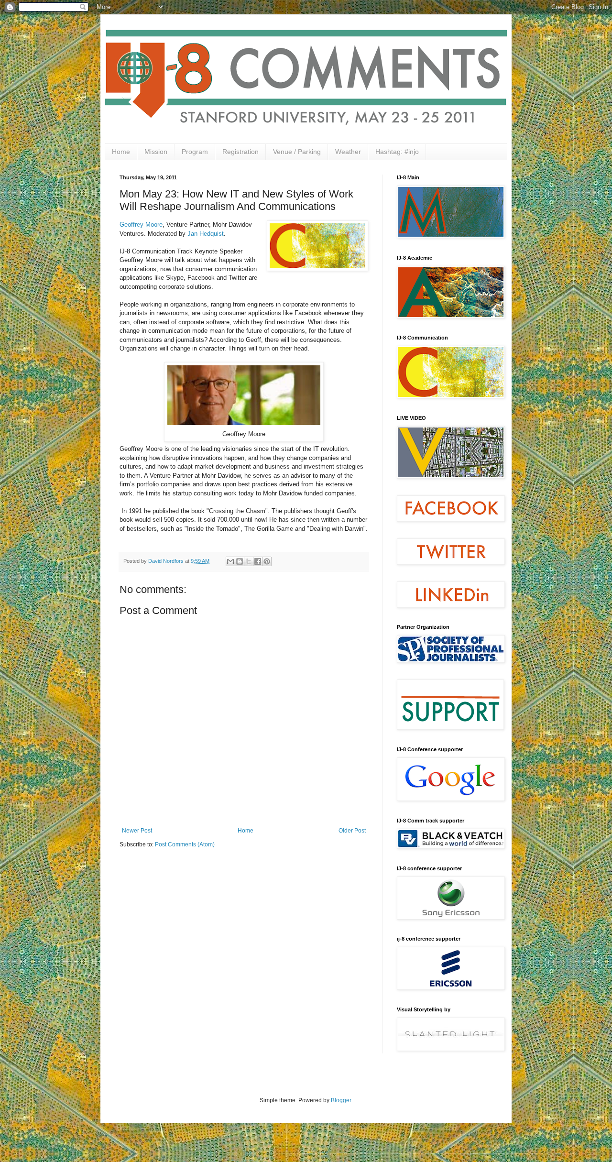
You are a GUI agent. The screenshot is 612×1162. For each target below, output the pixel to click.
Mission (155, 151)
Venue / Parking (297, 151)
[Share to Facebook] (257, 561)
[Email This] (230, 561)
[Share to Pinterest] (267, 561)
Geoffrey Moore (141, 224)
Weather (348, 151)
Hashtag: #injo (397, 151)
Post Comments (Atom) (185, 844)
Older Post (352, 830)
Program (195, 151)
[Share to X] (248, 561)
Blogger (341, 1100)
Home (121, 151)
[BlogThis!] (239, 561)
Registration (240, 151)
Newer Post (137, 830)
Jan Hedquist (205, 233)
